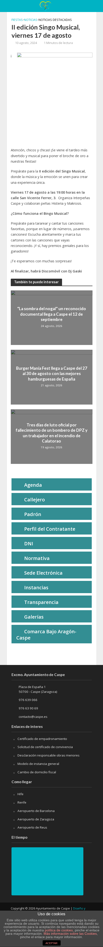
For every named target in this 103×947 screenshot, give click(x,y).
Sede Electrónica (43, 573)
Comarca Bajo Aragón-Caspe (46, 634)
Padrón (32, 514)
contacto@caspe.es (33, 716)
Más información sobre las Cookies (70, 933)
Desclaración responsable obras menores (48, 755)
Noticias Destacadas (55, 20)
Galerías (34, 617)
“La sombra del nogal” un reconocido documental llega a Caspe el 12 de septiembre (51, 314)
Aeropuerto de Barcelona (36, 811)
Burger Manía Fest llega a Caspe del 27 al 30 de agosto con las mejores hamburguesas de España (51, 373)
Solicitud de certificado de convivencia (45, 747)
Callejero (34, 499)
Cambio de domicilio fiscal (36, 772)
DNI (28, 543)
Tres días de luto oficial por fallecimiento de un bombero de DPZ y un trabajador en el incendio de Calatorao (51, 432)
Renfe (21, 802)
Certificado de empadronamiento (42, 739)
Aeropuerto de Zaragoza (35, 819)
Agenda (33, 485)
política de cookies (59, 930)
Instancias (36, 587)
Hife (20, 794)
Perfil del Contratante (49, 529)
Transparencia (41, 602)
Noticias (30, 20)
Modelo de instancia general (38, 764)
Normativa (37, 558)
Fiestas (17, 20)
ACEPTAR (51, 943)
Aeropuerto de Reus (32, 827)
